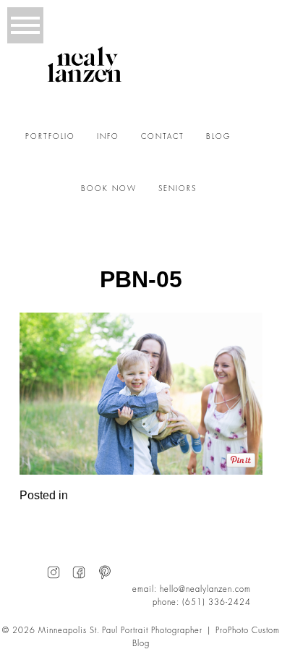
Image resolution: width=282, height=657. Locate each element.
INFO (108, 136)
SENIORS (177, 188)
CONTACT (162, 136)
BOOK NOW (109, 188)
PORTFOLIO (50, 136)
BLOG (218, 136)
